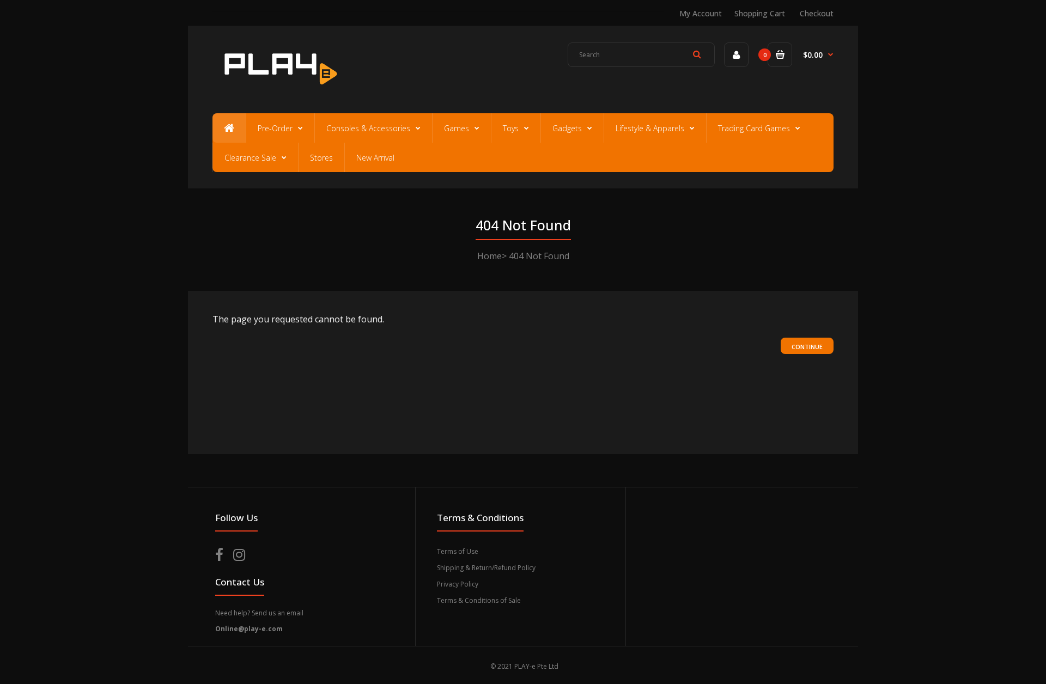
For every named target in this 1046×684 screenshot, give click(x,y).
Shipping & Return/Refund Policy (486, 567)
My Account (700, 13)
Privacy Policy (457, 584)
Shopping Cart (759, 13)
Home (489, 256)
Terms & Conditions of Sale (479, 600)
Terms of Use (457, 551)
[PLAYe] (278, 90)
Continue (807, 347)
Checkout (817, 13)
